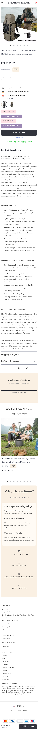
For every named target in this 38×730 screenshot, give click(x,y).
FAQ (3, 630)
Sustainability (6, 673)
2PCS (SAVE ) (8, 111)
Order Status (6, 639)
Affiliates (5, 664)
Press (4, 658)
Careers (4, 655)
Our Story (5, 646)
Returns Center (7, 633)
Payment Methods (8, 636)
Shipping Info (6, 627)
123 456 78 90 (6, 609)
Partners (4, 670)
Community (6, 679)
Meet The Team (7, 652)
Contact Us (6, 624)
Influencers (5, 661)
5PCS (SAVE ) (8, 121)
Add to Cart (28, 727)
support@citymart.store (9, 612)
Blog (3, 649)
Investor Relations (8, 667)
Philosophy (5, 676)
